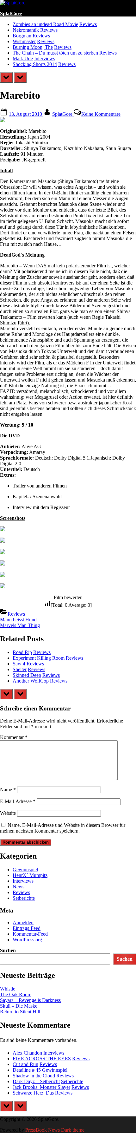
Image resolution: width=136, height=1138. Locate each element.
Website (8, 813)
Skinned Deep (27, 675)
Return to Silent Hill (20, 1011)
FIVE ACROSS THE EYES (42, 1058)
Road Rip (22, 652)
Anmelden (23, 922)
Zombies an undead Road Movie (45, 24)
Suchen (8, 950)
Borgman (22, 35)
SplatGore (11, 13)
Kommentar (14, 737)
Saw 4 (19, 663)
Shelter (20, 669)
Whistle (7, 988)
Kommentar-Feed (30, 934)
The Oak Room (15, 994)
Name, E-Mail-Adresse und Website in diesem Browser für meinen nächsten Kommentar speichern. (62, 828)
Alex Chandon (27, 1053)
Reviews (88, 24)
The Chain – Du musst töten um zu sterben (55, 53)
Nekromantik (26, 30)
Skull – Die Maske (18, 1006)
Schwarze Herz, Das (33, 1092)
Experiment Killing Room (39, 658)
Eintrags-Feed (26, 928)
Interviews (44, 58)
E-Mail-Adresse (17, 801)
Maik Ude (23, 58)
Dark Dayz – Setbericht (36, 1081)
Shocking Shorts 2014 (35, 64)
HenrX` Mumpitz (30, 875)
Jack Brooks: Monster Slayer (41, 1087)
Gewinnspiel (25, 869)
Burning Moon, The (33, 47)
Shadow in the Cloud (34, 1075)
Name (8, 789)
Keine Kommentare (101, 114)
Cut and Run (25, 1064)
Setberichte (24, 898)
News (18, 886)
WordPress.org (27, 939)
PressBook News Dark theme (54, 1130)
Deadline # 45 (27, 1070)
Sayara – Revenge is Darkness (30, 1000)
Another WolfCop (31, 680)
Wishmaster (24, 41)
